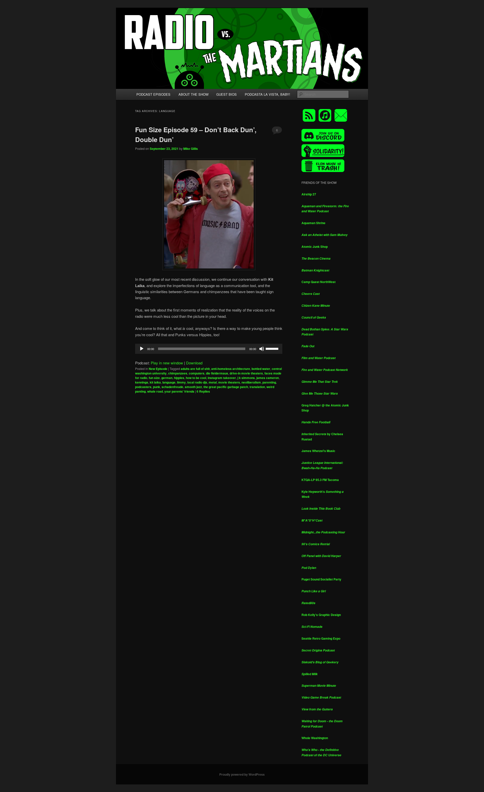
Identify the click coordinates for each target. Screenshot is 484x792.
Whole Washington (314, 738)
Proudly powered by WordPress (242, 774)
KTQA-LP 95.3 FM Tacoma (320, 479)
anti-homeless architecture (230, 368)
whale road (155, 391)
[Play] (141, 348)
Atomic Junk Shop (314, 246)
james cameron (267, 377)
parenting (269, 382)
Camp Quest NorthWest (318, 282)
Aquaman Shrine (313, 223)
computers (196, 373)
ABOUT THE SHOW (193, 94)
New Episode (158, 368)
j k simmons (246, 377)
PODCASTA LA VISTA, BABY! (267, 94)
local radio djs (197, 382)
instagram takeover (222, 377)
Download (194, 362)
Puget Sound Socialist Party (321, 579)
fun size (154, 377)
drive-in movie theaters (246, 373)
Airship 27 (308, 194)
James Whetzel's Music (318, 451)
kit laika (155, 382)
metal (213, 382)
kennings (141, 382)
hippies (179, 377)
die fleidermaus (217, 373)
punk (156, 387)
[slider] (273, 348)
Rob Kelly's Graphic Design (321, 614)
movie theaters (229, 382)
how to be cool (196, 377)
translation (257, 387)
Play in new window (167, 362)
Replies (203, 391)
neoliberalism (251, 382)
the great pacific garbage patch (225, 387)
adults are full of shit (195, 368)
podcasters (143, 387)
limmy (181, 382)
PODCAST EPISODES (153, 94)
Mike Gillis (190, 148)
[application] (208, 349)
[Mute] (261, 348)
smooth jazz (193, 387)
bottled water (261, 368)
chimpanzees (177, 373)
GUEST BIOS (226, 94)
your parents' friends (179, 391)
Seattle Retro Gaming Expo (320, 638)
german (166, 377)
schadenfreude (172, 387)
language (168, 382)
